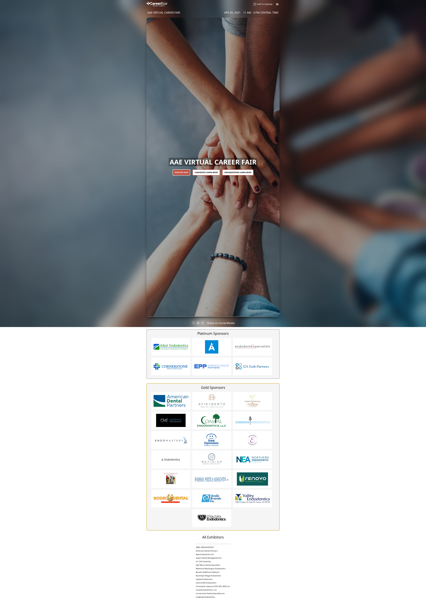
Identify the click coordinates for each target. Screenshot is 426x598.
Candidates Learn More (206, 172)
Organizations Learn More (237, 172)
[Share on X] (193, 323)
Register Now (181, 172)
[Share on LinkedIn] (198, 323)
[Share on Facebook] (202, 323)
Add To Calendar (265, 4)
